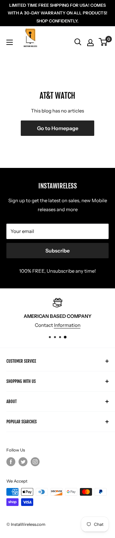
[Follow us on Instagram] (35, 461)
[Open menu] (9, 42)
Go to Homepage (57, 128)
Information (67, 325)
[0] (103, 42)
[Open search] (77, 42)
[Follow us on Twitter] (23, 461)
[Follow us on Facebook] (10, 461)
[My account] (90, 42)
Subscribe (57, 250)
